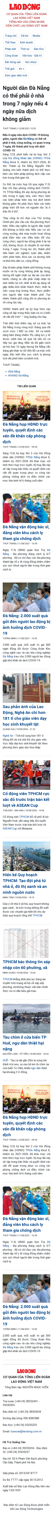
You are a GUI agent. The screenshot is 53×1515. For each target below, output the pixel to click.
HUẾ (5, 1060)
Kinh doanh (26, 42)
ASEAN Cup (10, 828)
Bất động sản (13, 62)
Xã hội (24, 35)
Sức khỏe (31, 62)
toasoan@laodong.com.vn (26, 1431)
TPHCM (24, 816)
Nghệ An (8, 735)
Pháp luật (10, 49)
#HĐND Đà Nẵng (18, 375)
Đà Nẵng (28, 138)
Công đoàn (11, 55)
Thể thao (10, 42)
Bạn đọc (39, 49)
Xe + (21, 68)
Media (36, 35)
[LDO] (26, 406)
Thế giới (9, 68)
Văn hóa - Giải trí (32, 55)
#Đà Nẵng (14, 371)
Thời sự (24, 49)
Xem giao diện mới (16, 75)
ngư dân (36, 1068)
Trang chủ (11, 35)
